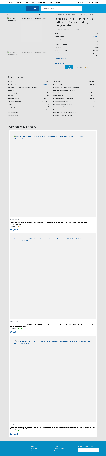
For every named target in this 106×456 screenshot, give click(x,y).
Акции (50, 2)
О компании (10, 2)
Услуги (19, 2)
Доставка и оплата (29, 2)
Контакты (58, 2)
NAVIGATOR (95, 36)
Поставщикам (41, 2)
